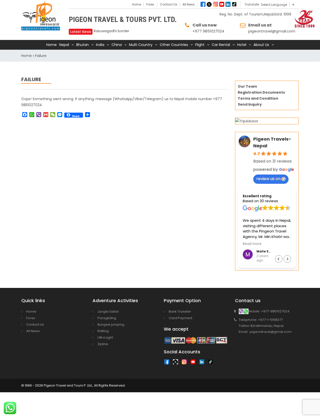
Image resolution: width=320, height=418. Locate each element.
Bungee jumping (111, 324)
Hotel (241, 44)
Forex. (150, 4)
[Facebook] (203, 4)
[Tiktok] (234, 4)
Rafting (103, 331)
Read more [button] (252, 244)
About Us (261, 44)
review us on (268, 179)
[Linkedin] (228, 4)
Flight (199, 44)
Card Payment (180, 318)
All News (188, 4)
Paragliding (107, 318)
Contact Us (168, 4)
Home (136, 4)
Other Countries (174, 44)
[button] (287, 259)
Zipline (103, 344)
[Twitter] (209, 4)
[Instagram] (215, 4)
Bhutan (82, 44)
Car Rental (221, 44)
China (117, 44)
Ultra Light (105, 337)
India (100, 44)
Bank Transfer (180, 311)
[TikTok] (212, 363)
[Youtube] (221, 4)
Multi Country (140, 44)
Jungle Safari (108, 311)
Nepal (64, 44)
